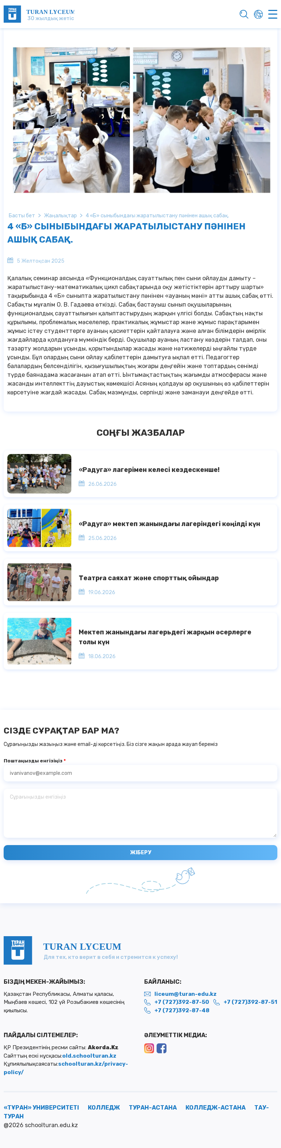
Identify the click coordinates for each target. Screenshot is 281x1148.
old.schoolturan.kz (89, 1056)
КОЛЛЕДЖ (104, 1107)
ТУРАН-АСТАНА (153, 1107)
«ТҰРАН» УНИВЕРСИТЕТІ (41, 1107)
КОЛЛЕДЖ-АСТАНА (216, 1107)
